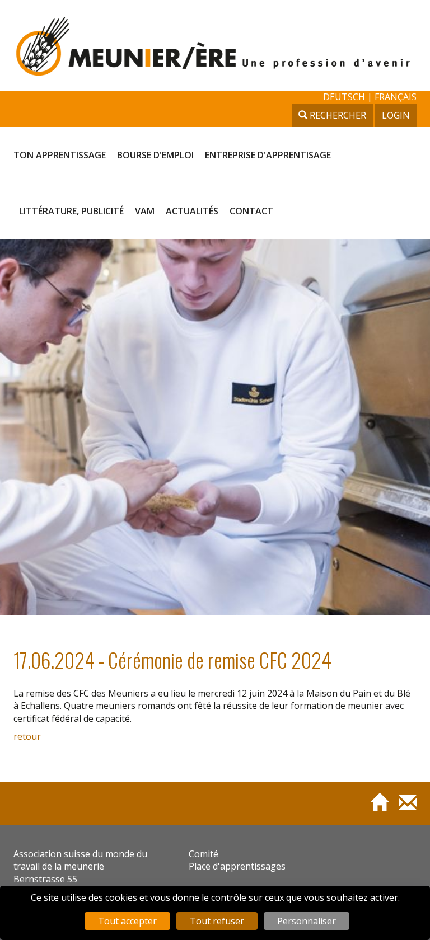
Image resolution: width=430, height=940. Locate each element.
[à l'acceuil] (375, 807)
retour (27, 736)
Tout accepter (127, 921)
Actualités (192, 211)
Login (396, 115)
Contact (251, 211)
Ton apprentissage (59, 155)
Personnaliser (306, 921)
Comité (203, 854)
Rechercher (336, 115)
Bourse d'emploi (155, 155)
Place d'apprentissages (237, 866)
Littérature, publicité (71, 211)
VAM (145, 211)
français (396, 97)
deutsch (345, 97)
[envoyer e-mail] (403, 807)
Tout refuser (217, 921)
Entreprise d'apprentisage (268, 155)
